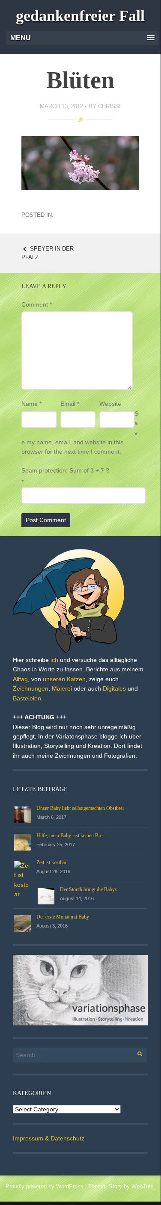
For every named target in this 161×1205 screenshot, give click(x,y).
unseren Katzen (64, 679)
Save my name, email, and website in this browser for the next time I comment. (79, 432)
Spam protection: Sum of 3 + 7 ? (65, 470)
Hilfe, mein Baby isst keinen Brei (70, 836)
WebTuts (142, 1186)
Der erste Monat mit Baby (62, 917)
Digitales (114, 688)
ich (54, 659)
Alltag (20, 679)
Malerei (62, 688)
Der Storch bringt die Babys (88, 889)
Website (110, 403)
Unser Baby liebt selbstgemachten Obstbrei (80, 808)
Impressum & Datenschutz (48, 1138)
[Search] (135, 1052)
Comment (36, 304)
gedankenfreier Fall (80, 15)
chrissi (109, 106)
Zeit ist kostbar (51, 862)
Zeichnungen (30, 688)
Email (69, 403)
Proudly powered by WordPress (44, 1186)
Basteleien (27, 698)
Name (31, 403)
